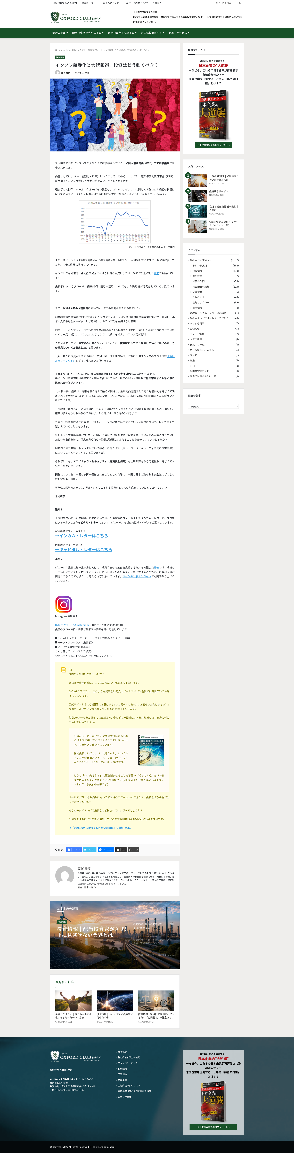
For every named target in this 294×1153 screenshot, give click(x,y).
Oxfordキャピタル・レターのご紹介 (209, 318)
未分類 (193, 355)
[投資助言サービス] (197, 196)
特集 (192, 360)
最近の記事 (59, 32)
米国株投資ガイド (151, 32)
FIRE (195, 365)
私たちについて (111, 3)
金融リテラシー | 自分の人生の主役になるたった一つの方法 (73, 1015)
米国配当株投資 (201, 286)
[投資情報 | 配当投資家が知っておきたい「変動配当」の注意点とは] (156, 1000)
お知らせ (156, 3)
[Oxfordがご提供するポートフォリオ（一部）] (197, 226)
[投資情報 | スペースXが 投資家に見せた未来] (115, 1000)
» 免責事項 (121, 1079)
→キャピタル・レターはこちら (83, 549)
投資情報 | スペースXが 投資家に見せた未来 (115, 1015)
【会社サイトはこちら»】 (81, 1079)
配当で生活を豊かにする (86, 32)
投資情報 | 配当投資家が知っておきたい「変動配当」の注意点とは (156, 1015)
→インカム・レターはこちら (81, 536)
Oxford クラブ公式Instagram (72, 625)
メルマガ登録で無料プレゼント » (213, 145)
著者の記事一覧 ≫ (87, 887)
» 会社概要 (121, 1051)
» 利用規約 (121, 1068)
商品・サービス (178, 32)
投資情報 (92, 49)
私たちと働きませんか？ (137, 3)
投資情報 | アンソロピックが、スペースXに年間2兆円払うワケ (91, 932)
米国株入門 (199, 281)
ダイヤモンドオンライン (137, 576)
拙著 (156, 273)
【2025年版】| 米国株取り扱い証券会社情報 (224, 177)
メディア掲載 (197, 334)
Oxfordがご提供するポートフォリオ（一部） (224, 223)
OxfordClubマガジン (76, 49)
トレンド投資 (64, 921)
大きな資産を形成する (121, 32)
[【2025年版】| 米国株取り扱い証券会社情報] (197, 180)
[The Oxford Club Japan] (75, 17)
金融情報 (197, 307)
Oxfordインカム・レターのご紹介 (208, 312)
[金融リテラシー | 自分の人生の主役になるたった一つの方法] (73, 1000)
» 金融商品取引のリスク (128, 1085)
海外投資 (197, 276)
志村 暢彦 (65, 72)
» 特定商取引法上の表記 (128, 1057)
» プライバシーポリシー (128, 1063)
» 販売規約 (121, 1074)
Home (60, 49)
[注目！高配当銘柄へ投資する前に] (197, 211)
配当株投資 (199, 297)
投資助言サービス (218, 191)
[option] (115, 935)
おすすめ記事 (197, 323)
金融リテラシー (201, 302)
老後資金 (197, 292)
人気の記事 (196, 339)
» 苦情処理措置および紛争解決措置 (133, 1091)
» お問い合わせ (123, 1096)
